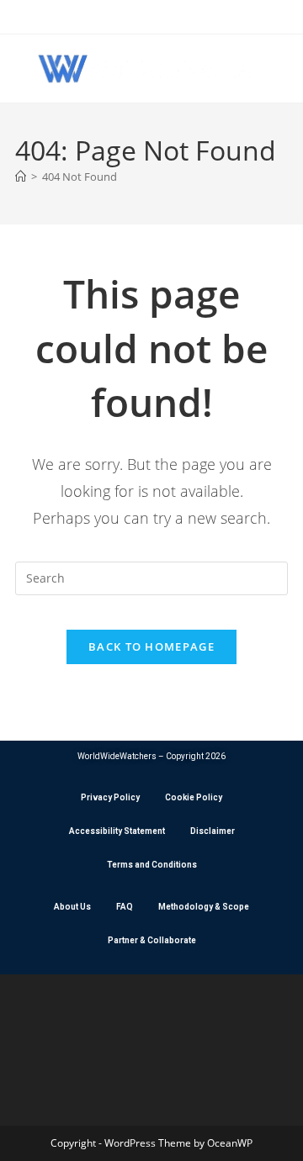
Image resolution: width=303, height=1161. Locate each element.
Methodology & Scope (203, 906)
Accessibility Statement (117, 831)
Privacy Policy (110, 797)
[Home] (20, 176)
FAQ (124, 906)
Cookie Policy (193, 797)
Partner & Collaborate (152, 940)
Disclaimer (212, 831)
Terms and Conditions (152, 864)
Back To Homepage (151, 646)
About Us (72, 906)
